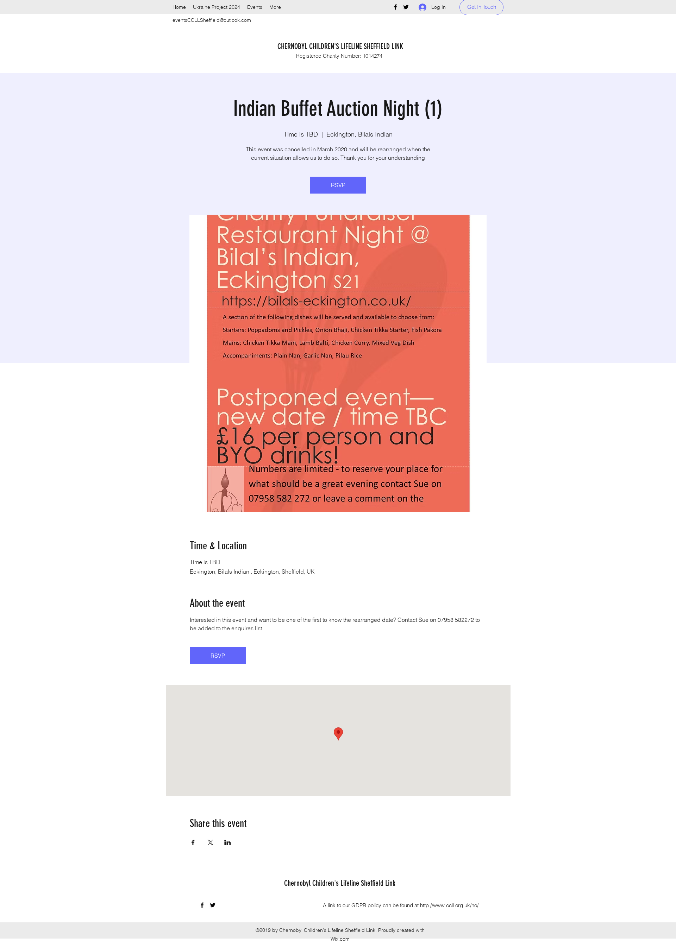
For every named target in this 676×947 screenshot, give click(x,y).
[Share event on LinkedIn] (227, 842)
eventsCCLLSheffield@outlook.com (212, 20)
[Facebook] (395, 7)
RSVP (338, 185)
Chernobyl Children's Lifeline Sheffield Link (339, 883)
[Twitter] (405, 7)
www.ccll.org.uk (451, 905)
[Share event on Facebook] (193, 842)
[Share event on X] (210, 842)
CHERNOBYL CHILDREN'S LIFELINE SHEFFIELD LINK (340, 46)
